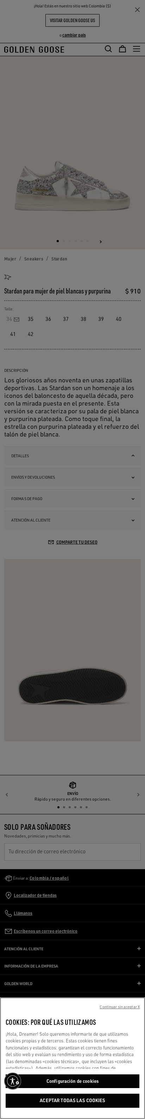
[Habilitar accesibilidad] (12, 1081)
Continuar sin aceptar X (120, 1006)
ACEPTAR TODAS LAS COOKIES (72, 1100)
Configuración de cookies (72, 1081)
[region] (72, 1058)
